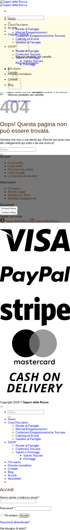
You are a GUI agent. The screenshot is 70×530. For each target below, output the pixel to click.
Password (7, 508)
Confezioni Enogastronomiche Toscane (40, 35)
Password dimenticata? (15, 522)
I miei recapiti (16, 172)
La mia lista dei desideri (22, 176)
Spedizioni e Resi (19, 195)
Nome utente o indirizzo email (19, 497)
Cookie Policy (9, 212)
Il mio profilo (15, 162)
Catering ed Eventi (27, 435)
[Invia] (9, 22)
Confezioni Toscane (28, 54)
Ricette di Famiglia (27, 29)
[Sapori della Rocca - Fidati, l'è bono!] (13, 3)
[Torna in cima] (1, 406)
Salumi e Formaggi (27, 57)
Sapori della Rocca (17, 221)
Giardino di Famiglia (28, 439)
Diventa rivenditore (20, 465)
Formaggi (29, 64)
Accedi (24, 515)
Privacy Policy (9, 208)
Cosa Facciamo (18, 24)
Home (12, 19)
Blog (10, 472)
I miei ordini (15, 166)
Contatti (13, 468)
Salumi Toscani (33, 61)
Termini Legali (16, 191)
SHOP (12, 46)
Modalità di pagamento (22, 198)
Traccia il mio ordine (20, 169)
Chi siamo (14, 68)
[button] (14, 478)
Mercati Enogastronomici (31, 32)
